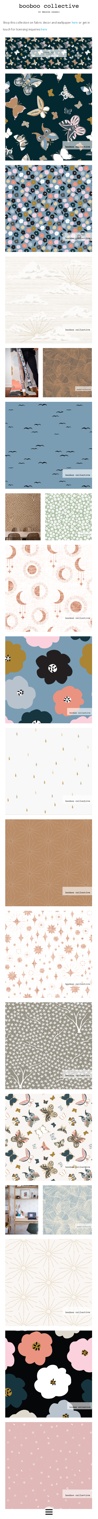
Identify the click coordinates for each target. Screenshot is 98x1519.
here (75, 23)
